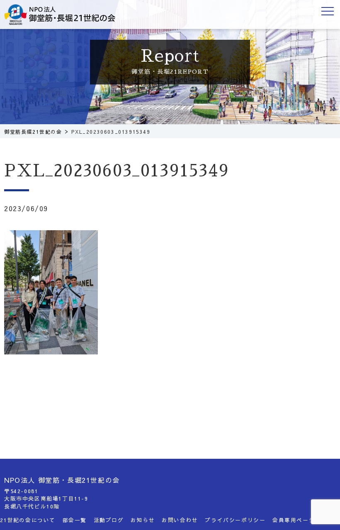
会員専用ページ (293, 519)
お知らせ (143, 519)
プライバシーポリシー (235, 519)
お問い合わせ (180, 519)
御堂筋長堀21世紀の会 (66, 14)
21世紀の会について (28, 519)
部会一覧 (75, 519)
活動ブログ (109, 519)
